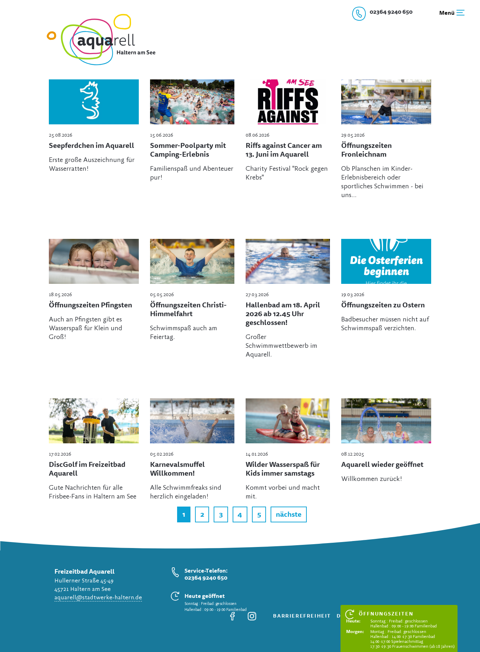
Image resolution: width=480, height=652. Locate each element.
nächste (288, 514)
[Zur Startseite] (96, 65)
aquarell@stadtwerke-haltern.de (98, 597)
